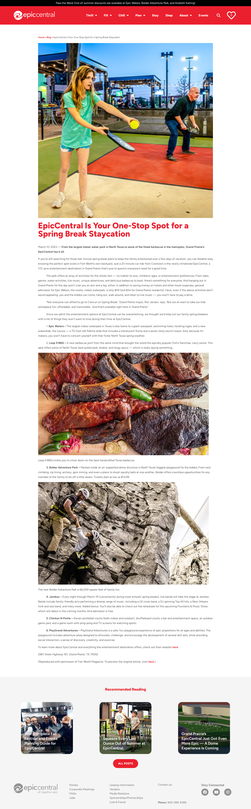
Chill (121, 15)
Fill (106, 15)
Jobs (72, 797)
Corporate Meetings (81, 789)
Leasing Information (122, 785)
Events (203, 15)
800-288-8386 (172, 802)
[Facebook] (204, 792)
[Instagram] (227, 792)
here (175, 647)
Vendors (115, 789)
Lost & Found (118, 802)
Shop (169, 15)
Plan (138, 15)
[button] (218, 15)
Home (41, 37)
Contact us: (165, 784)
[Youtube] (216, 792)
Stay (155, 15)
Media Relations (119, 793)
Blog (49, 37)
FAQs (72, 793)
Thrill (89, 15)
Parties (73, 785)
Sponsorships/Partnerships (126, 797)
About (183, 15)
